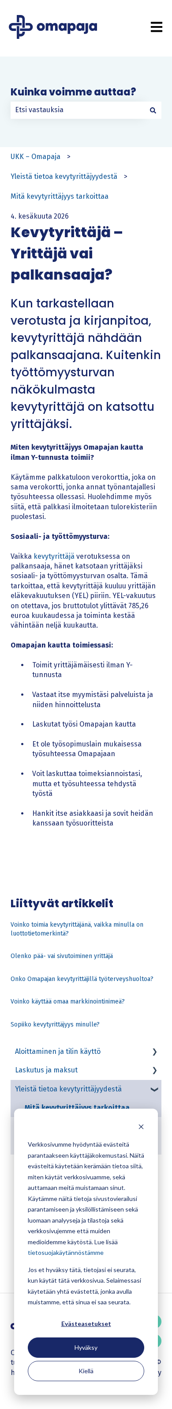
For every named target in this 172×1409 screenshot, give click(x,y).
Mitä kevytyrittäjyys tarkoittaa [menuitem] (77, 1107)
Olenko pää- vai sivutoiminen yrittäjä (62, 956)
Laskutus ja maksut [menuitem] (46, 1070)
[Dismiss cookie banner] (141, 1127)
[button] (154, 1052)
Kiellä (86, 1371)
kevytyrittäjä (54, 556)
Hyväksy (86, 1347)
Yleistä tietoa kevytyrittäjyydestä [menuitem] (68, 1089)
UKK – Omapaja (35, 156)
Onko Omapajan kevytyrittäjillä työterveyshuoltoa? (82, 979)
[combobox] (78, 110)
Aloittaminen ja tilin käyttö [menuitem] (58, 1051)
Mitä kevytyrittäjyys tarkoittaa (59, 196)
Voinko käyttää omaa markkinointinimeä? (68, 1001)
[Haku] (153, 110)
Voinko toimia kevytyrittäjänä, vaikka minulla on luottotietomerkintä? (77, 929)
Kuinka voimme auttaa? (73, 92)
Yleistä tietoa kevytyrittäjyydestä (64, 176)
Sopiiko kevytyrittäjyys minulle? (55, 1024)
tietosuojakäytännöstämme (66, 1252)
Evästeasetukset (86, 1323)
